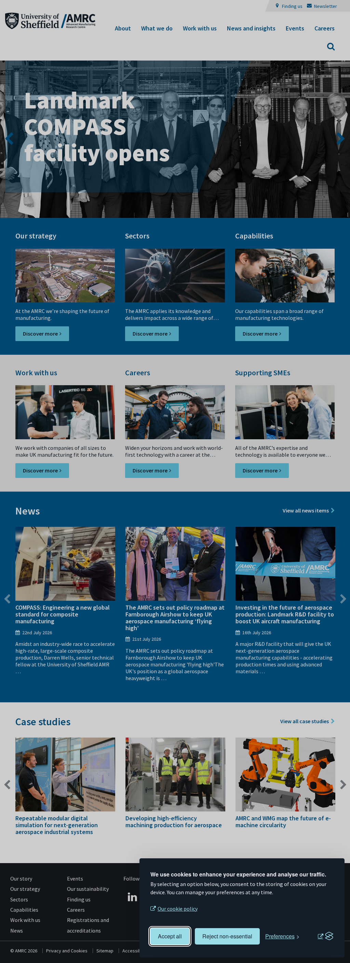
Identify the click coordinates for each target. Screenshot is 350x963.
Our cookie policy (178, 908)
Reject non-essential (227, 936)
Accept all (170, 936)
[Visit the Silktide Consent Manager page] (325, 936)
